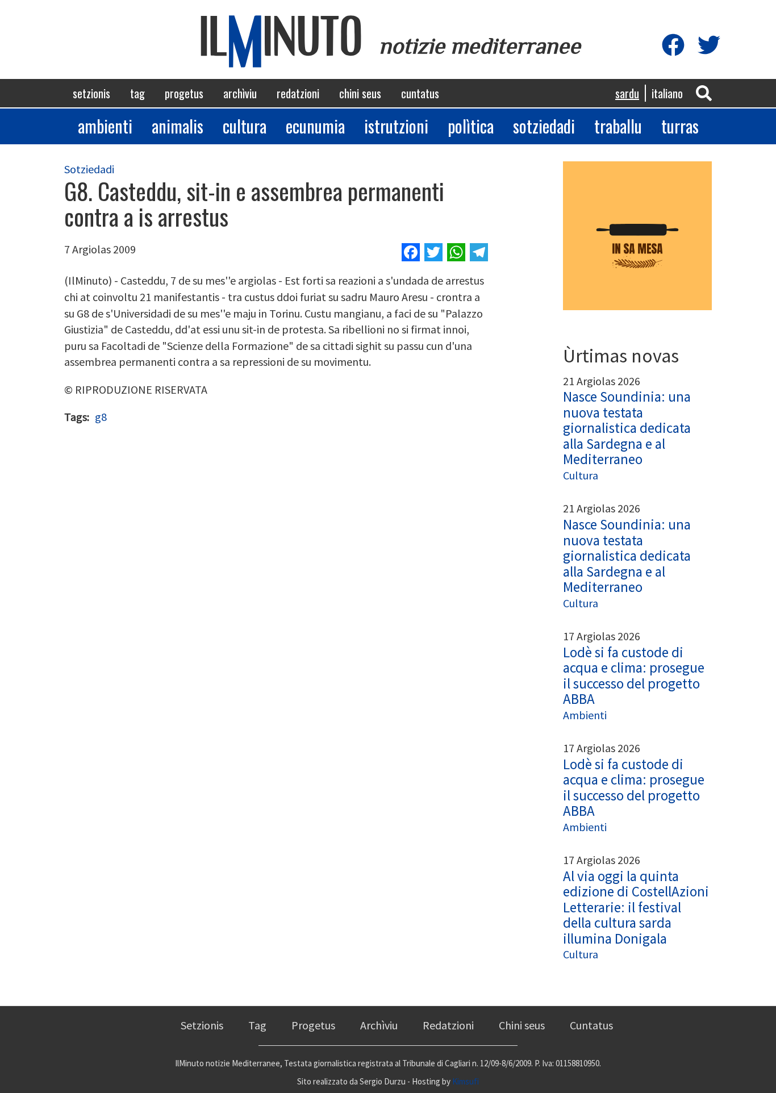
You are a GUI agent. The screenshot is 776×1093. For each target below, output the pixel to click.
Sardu (627, 93)
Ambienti (105, 126)
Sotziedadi (544, 126)
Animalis (177, 126)
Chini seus (360, 93)
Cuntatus (420, 93)
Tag (137, 93)
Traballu (618, 126)
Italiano (667, 93)
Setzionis (91, 93)
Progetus (184, 93)
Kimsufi (465, 1081)
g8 (101, 417)
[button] (704, 92)
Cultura (244, 126)
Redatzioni (298, 93)
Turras (680, 126)
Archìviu (240, 93)
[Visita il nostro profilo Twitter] (709, 46)
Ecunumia (315, 126)
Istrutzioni (396, 126)
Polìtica (471, 126)
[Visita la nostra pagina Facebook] (673, 46)
